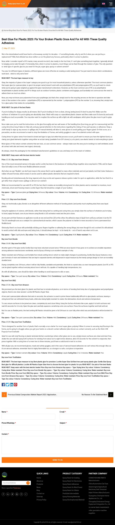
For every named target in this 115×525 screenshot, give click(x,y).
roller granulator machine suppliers (98, 512)
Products (40, 484)
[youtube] (17, 494)
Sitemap (40, 496)
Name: (4, 412)
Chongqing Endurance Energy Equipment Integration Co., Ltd (99, 503)
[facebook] (3, 494)
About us (40, 481)
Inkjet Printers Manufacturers (99, 492)
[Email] (28, 483)
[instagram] (21, 494)
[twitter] (12, 494)
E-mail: (63, 412)
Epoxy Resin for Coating (71, 478)
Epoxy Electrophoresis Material (73, 500)
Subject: (63, 423)
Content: (5, 434)
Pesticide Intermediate (71, 493)
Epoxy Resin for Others (71, 490)
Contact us (40, 493)
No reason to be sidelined (92, 395)
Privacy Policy (41, 500)
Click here (17, 488)
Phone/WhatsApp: (9, 423)
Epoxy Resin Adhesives (71, 484)
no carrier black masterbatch (99, 507)
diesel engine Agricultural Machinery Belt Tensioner (98, 488)
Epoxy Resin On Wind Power (72, 487)
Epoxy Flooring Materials (71, 496)
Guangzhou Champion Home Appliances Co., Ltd (99, 497)
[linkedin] (8, 494)
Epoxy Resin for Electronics (72, 481)
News (39, 487)
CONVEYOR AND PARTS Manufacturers (97, 479)
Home (6, 30)
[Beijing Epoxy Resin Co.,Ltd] (13, 475)
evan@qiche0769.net (74, 522)
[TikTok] (26, 494)
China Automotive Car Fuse (98, 484)
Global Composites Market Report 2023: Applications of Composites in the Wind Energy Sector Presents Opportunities (36, 395)
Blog (38, 490)
